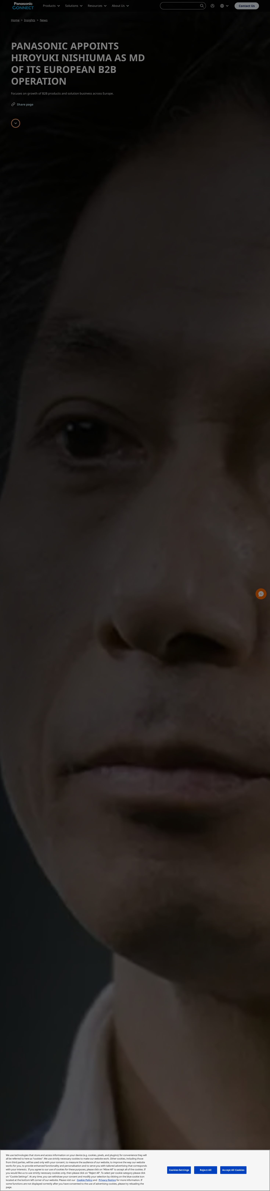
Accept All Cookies (233, 1170)
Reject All (205, 1170)
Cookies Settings (179, 1170)
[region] (135, 1170)
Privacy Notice (107, 1180)
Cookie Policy (84, 1180)
